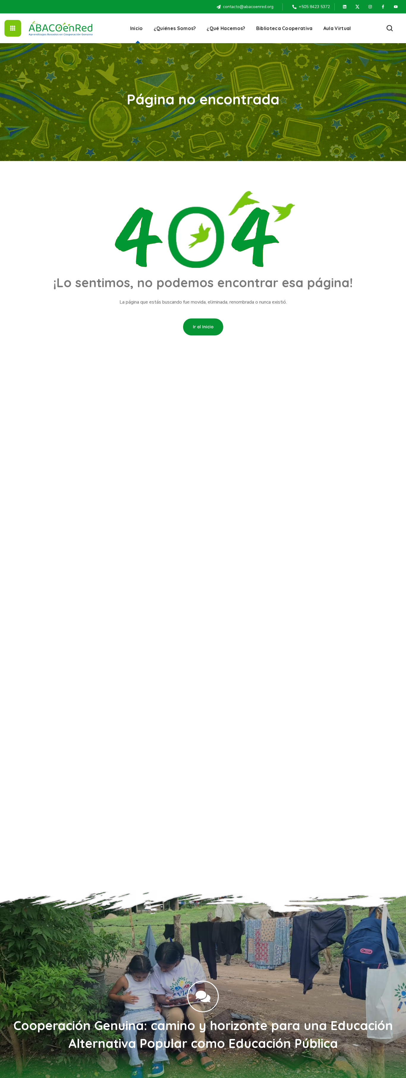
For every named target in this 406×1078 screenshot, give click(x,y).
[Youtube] (396, 7)
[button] (390, 28)
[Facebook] (383, 7)
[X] (357, 7)
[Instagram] (370, 7)
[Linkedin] (344, 7)
